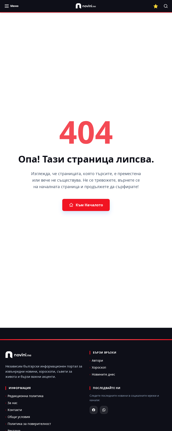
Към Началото (89, 204)
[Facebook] (94, 410)
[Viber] (104, 410)
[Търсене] (165, 6)
